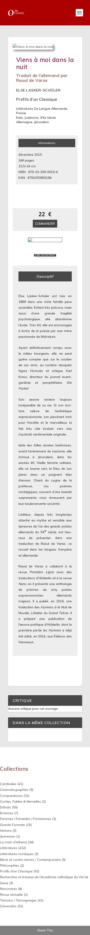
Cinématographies (14, 790)
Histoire (6, 830)
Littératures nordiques (16, 854)
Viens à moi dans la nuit (45, 63)
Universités (8, 906)
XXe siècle (48, 118)
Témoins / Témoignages (18, 900)
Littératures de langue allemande (41, 109)
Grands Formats (12, 825)
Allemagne (24, 122)
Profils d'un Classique (16, 871)
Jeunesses (7, 836)
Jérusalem (41, 122)
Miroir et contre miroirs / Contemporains (30, 860)
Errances (6, 813)
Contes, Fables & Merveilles (20, 801)
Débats (5, 807)
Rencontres (8, 889)
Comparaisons (11, 796)
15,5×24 (24, 166)
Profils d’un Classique (36, 99)
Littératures (8, 848)
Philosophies (9, 865)
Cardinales (8, 784)
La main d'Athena (13, 842)
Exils (19, 118)
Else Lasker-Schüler (38, 90)
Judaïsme (31, 118)
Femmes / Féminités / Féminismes (25, 819)
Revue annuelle (11, 894)
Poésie (21, 113)
